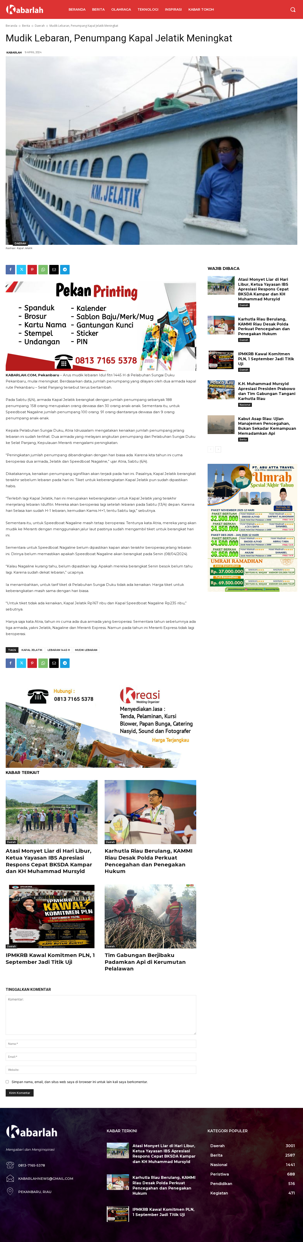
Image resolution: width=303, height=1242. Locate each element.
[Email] (54, 269)
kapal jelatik (32, 650)
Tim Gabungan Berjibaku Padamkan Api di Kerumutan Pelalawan (145, 962)
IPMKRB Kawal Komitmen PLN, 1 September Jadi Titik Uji (266, 359)
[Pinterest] (32, 269)
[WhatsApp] (43, 269)
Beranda (11, 26)
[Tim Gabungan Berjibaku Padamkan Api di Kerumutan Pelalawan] (150, 916)
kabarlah (14, 52)
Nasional (245, 404)
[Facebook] (10, 269)
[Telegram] (65, 269)
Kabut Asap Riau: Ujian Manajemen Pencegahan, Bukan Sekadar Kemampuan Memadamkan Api (267, 426)
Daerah (40, 26)
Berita (26, 26)
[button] (292, 9)
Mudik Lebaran (86, 650)
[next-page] (218, 449)
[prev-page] (211, 449)
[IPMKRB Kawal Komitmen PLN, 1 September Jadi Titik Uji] (52, 916)
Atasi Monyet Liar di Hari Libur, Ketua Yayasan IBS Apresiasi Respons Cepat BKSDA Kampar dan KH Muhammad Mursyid (263, 289)
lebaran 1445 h (59, 650)
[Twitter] (21, 269)
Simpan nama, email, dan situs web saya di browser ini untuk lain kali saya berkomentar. (80, 1082)
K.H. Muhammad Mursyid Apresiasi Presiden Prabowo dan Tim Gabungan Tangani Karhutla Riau (266, 391)
